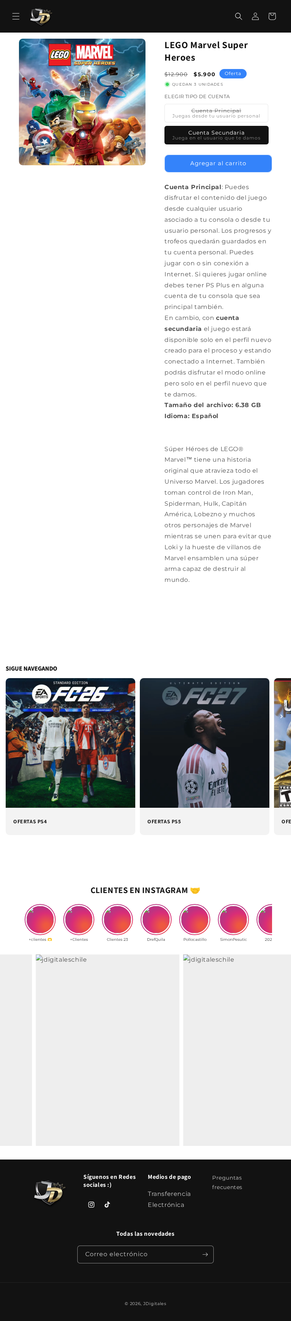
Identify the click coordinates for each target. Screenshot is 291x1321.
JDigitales (154, 1303)
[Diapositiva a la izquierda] (9, 716)
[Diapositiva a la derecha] (281, 716)
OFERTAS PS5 (164, 821)
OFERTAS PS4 (30, 821)
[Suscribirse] (205, 1254)
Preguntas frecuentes (227, 1182)
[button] (16, 16)
